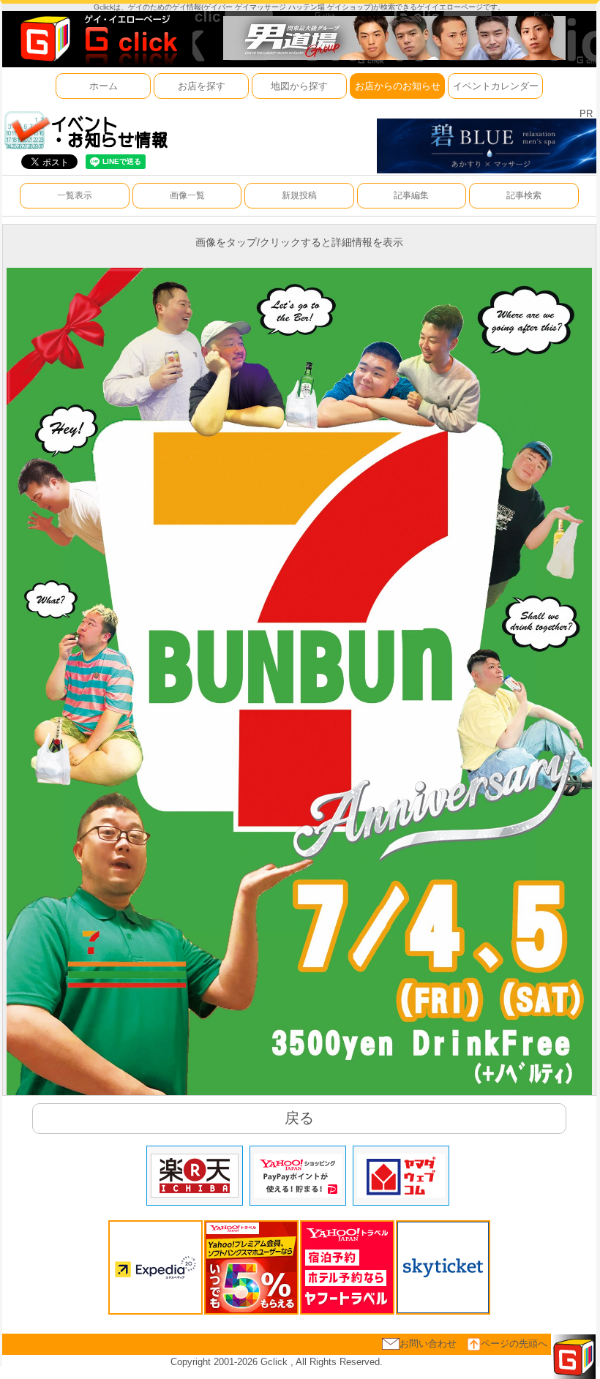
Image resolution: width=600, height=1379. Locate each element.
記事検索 (523, 195)
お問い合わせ (428, 1343)
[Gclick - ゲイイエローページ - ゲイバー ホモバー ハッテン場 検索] (97, 38)
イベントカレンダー (496, 85)
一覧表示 (74, 195)
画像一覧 (187, 195)
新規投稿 (299, 195)
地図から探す (299, 85)
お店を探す (201, 85)
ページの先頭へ (514, 1343)
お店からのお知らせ (397, 85)
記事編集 (411, 195)
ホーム (103, 85)
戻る (299, 1118)
